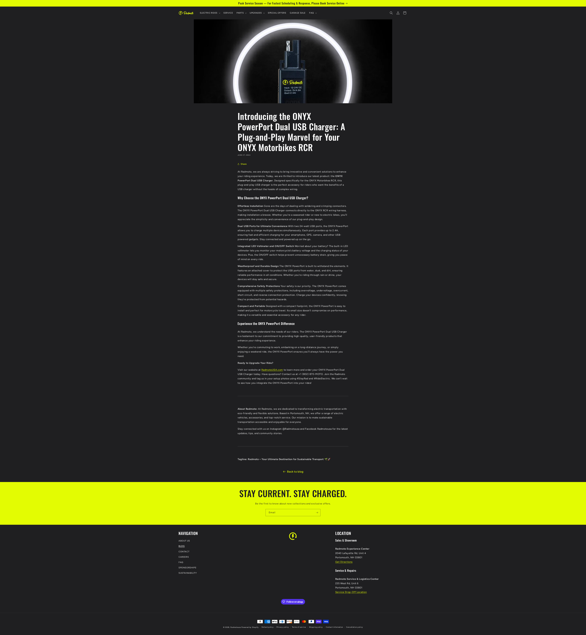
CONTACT (184, 551)
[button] (210, 13)
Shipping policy (316, 627)
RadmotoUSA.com (272, 369)
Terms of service (299, 627)
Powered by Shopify (250, 627)
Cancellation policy (354, 627)
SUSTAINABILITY (188, 573)
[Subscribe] (317, 512)
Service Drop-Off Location (351, 592)
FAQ (181, 562)
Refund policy (267, 627)
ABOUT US (184, 541)
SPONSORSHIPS (187, 568)
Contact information (334, 627)
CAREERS (184, 557)
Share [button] (244, 164)
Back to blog (295, 471)
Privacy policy (283, 627)
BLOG (182, 546)
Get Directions (344, 561)
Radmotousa (235, 627)
